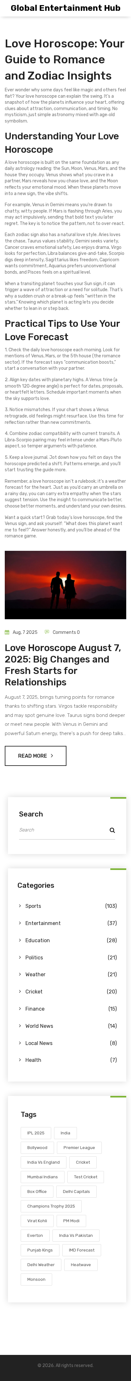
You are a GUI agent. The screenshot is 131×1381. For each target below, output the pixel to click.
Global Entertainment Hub (66, 8)
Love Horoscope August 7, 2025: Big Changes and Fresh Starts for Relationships (63, 665)
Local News (71, 1043)
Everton (35, 1235)
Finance (71, 1009)
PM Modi (71, 1220)
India (65, 1133)
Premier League (79, 1147)
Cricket (71, 992)
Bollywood (37, 1147)
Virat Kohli (37, 1220)
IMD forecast (81, 1250)
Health (71, 1060)
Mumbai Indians (42, 1176)
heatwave (81, 1264)
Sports (71, 906)
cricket (83, 1162)
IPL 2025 (36, 1133)
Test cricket (85, 1176)
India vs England (43, 1162)
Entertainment (71, 923)
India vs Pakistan (76, 1235)
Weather (71, 974)
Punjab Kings (40, 1250)
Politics (71, 958)
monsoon (36, 1279)
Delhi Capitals (76, 1191)
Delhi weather (41, 1264)
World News (71, 1026)
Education (71, 940)
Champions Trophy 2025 (51, 1206)
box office (37, 1191)
